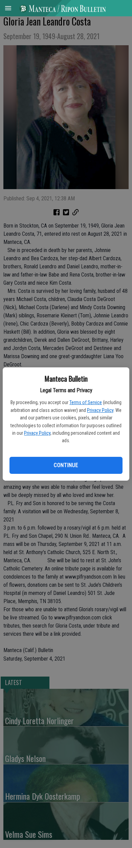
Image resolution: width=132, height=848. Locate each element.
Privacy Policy (100, 410)
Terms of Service (85, 402)
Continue (66, 465)
